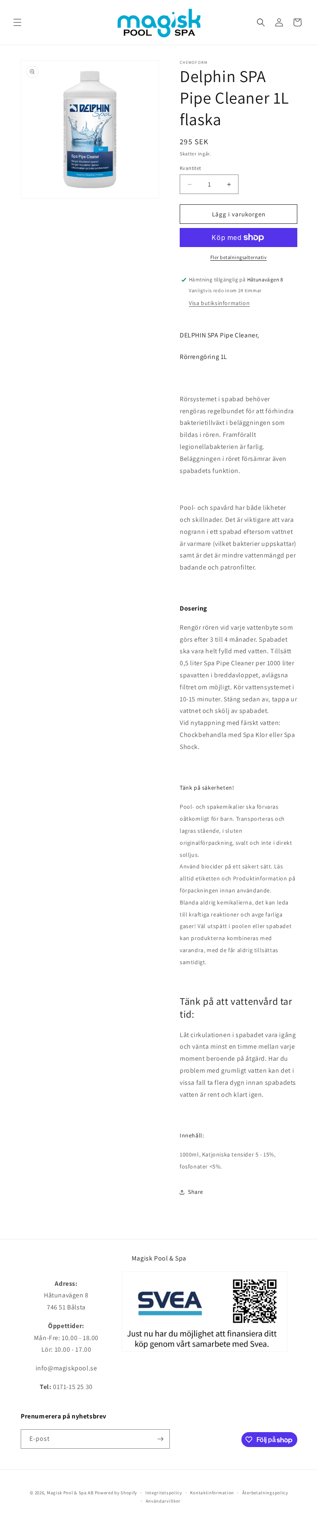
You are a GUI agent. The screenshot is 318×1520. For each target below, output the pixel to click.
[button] (17, 22)
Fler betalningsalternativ (238, 257)
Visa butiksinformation (219, 303)
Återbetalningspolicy (265, 1493)
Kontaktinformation (212, 1493)
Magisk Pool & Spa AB (70, 1493)
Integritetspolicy (163, 1493)
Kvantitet (190, 168)
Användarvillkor (163, 1501)
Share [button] (195, 1191)
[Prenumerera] (160, 1439)
